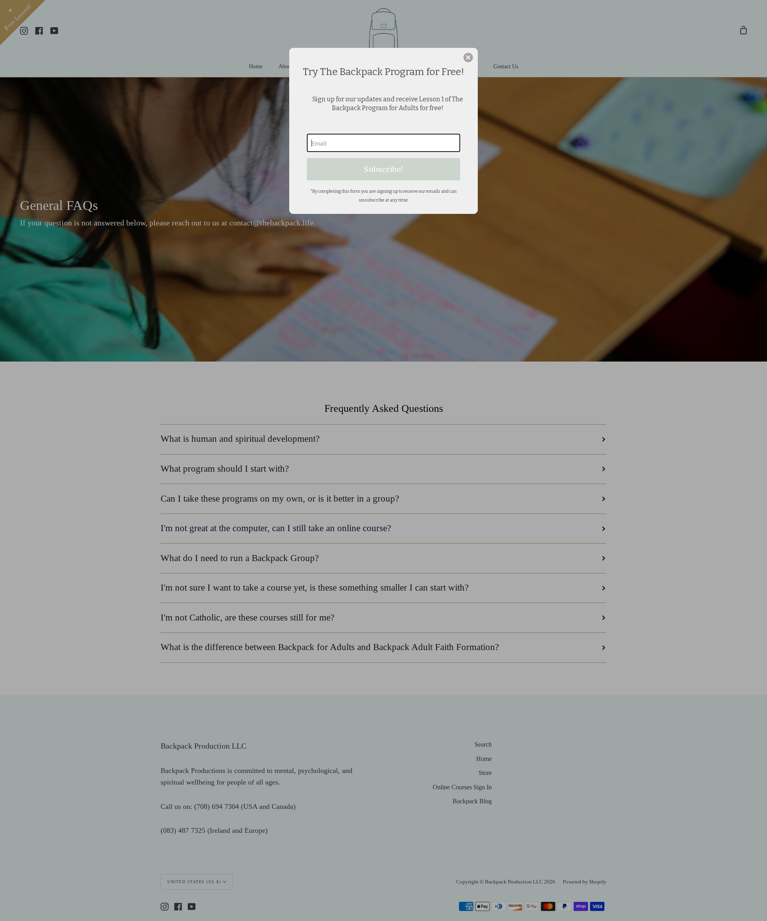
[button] (468, 57)
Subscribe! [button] (383, 169)
